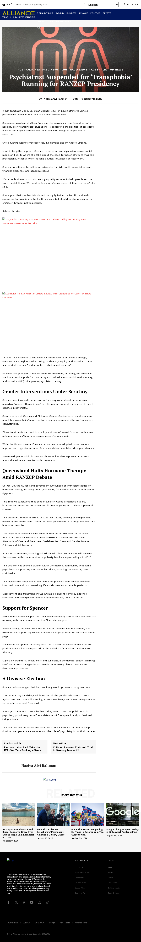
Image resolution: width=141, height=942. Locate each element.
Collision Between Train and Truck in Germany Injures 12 (73, 749)
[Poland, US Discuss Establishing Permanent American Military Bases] (53, 814)
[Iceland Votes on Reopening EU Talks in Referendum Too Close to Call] (87, 814)
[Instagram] (128, 5)
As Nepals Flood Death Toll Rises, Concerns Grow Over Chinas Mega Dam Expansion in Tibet (18, 833)
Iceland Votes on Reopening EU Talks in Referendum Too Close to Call (87, 832)
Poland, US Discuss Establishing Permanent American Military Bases (50, 832)
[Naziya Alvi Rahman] (10, 765)
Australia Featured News (38, 69)
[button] (38, 27)
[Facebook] (124, 5)
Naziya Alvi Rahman (55, 98)
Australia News (75, 69)
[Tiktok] (47, 902)
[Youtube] (136, 5)
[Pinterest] (24, 902)
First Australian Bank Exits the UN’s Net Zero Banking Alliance (22, 749)
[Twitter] (16, 902)
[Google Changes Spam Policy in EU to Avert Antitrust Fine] (122, 814)
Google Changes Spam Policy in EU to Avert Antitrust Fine (122, 830)
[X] (132, 5)
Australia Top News (107, 69)
